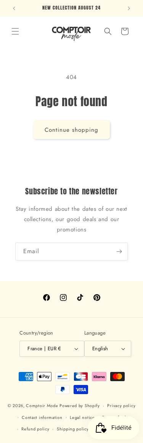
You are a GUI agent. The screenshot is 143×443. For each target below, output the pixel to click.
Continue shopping (71, 130)
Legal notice (82, 417)
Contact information (42, 417)
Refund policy (35, 429)
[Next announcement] (129, 8)
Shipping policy (73, 429)
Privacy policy (121, 406)
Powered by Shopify (79, 406)
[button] (15, 31)
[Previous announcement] (14, 8)
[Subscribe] (119, 251)
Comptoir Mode (42, 406)
